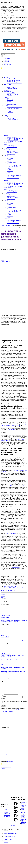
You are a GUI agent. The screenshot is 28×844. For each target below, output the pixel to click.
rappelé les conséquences (20, 523)
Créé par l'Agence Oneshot (10, 836)
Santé (23, 655)
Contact (6, 842)
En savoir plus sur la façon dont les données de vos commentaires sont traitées (13, 710)
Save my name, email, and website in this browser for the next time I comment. (14, 702)
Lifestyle (7, 637)
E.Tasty (23, 817)
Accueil (2, 225)
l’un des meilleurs (10, 429)
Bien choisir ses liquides (7, 815)
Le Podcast (6, 61)
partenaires (10, 761)
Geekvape (23, 823)
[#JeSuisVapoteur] (14, 50)
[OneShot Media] (12, 133)
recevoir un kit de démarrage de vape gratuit (15, 485)
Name (2, 695)
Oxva (22, 808)
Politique (8, 261)
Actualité (7, 225)
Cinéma (2, 637)
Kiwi (22, 820)
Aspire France (23, 815)
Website (3, 698)
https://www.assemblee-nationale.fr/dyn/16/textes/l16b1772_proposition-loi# (13, 587)
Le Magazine (7, 58)
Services (6, 63)
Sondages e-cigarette (6, 656)
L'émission (6, 60)
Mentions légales (8, 839)
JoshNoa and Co (23, 811)
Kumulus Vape (23, 806)
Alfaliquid (23, 822)
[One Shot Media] (13, 69)
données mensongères (10, 533)
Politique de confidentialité (10, 833)
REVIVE (23, 819)
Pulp (22, 809)
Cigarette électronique (11, 655)
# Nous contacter (13, 824)
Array (2, 664)
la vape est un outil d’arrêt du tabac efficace (13, 424)
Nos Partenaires (7, 64)
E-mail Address (4, 696)
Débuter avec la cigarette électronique (7, 811)
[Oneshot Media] (12, 724)
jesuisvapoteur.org (15, 567)
